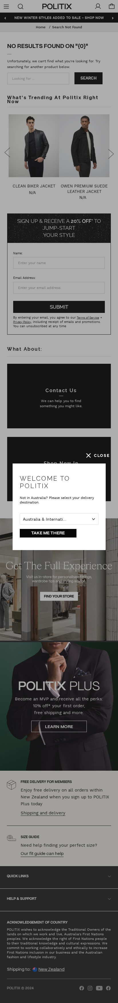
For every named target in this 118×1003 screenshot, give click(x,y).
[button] (98, 455)
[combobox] (59, 519)
